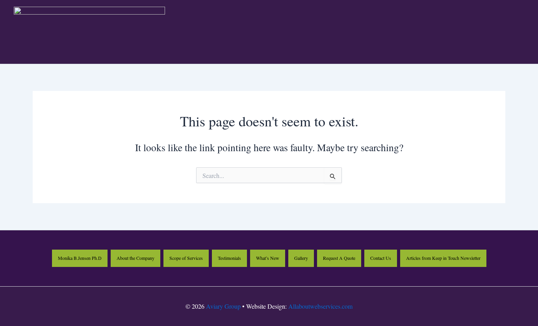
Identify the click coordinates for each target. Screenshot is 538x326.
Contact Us (380, 258)
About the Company (135, 258)
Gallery (301, 258)
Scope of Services (186, 258)
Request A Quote (339, 258)
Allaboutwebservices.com (320, 306)
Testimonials (229, 258)
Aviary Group (223, 306)
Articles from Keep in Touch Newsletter (443, 258)
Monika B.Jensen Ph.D (80, 258)
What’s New (267, 258)
